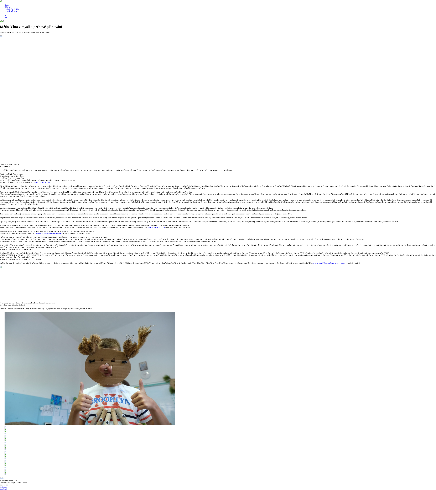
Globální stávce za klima (156, 227)
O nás (7, 5)
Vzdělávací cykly (11, 11)
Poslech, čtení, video (12, 9)
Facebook (3, 489)
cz (5, 15)
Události (8, 7)
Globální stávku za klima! (42, 182)
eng (6, 17)
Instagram (3, 487)
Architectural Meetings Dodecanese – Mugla (329, 263)
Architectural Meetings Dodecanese (48, 233)
